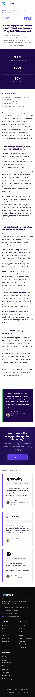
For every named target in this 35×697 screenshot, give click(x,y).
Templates (5, 672)
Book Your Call (17, 457)
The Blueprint (6, 657)
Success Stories (13, 11)
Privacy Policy (11, 692)
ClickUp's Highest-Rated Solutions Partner (16, 607)
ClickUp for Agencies (25, 638)
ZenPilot (14, 689)
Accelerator (6, 669)
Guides (21, 635)
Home (4, 11)
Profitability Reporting (9, 679)
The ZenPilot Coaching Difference (14, 106)
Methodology (23, 625)
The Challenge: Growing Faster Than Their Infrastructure (16, 98)
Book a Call (5, 638)
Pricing (4, 628)
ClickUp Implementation (7, 661)
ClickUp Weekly (24, 632)
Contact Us (5, 641)
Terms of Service (23, 692)
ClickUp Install (6, 676)
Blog (20, 628)
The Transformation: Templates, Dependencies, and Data (13, 102)
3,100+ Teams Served (10, 613)
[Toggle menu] (31, 3)
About (4, 632)
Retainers (5, 666)
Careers (4, 635)
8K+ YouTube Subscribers (11, 616)
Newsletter (22, 647)
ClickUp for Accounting (22, 643)
